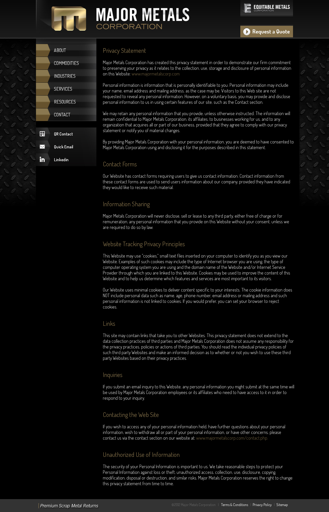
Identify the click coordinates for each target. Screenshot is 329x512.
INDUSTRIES (65, 76)
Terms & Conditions (234, 504)
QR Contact (63, 133)
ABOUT (60, 50)
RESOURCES (65, 102)
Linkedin (61, 159)
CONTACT (62, 114)
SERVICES (63, 89)
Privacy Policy (262, 504)
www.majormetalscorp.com (156, 73)
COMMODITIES (66, 63)
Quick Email (63, 146)
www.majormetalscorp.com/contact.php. (232, 438)
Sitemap (282, 504)
